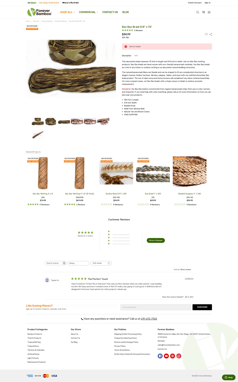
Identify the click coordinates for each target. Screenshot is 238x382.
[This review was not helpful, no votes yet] (191, 297)
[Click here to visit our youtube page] (166, 356)
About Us (74, 334)
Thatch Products (34, 338)
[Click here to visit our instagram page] (178, 356)
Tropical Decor (33, 346)
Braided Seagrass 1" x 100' (189, 194)
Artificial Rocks (33, 354)
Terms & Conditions (122, 350)
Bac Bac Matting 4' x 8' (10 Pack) (79, 194)
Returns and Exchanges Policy (126, 342)
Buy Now (190, 184)
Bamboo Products (35, 334)
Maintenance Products (37, 362)
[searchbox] (53, 263)
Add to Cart (190, 179)
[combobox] (78, 263)
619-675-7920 (149, 318)
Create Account (195, 3)
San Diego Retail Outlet (49, 3)
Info (136, 56)
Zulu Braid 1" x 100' (153, 194)
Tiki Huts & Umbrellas (36, 350)
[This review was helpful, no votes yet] (186, 297)
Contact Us (110, 12)
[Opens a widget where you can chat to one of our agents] (229, 378)
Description (126, 56)
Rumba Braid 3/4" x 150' (116, 194)
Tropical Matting (34, 342)
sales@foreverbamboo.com (169, 345)
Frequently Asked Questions (125, 338)
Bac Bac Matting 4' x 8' (43, 194)
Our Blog (74, 342)
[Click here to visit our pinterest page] (172, 356)
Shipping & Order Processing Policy (128, 334)
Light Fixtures (33, 358)
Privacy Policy (120, 346)
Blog (125, 12)
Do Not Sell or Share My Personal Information (132, 354)
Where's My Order (70, 3)
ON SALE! (32, 3)
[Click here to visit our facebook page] (160, 356)
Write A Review (155, 240)
